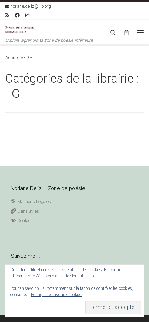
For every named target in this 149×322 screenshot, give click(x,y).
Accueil (12, 57)
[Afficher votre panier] (126, 32)
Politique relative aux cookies (56, 294)
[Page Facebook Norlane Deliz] (17, 15)
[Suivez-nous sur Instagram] (27, 15)
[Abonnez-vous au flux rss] (7, 15)
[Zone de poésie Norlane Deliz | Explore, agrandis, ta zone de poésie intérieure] (20, 29)
